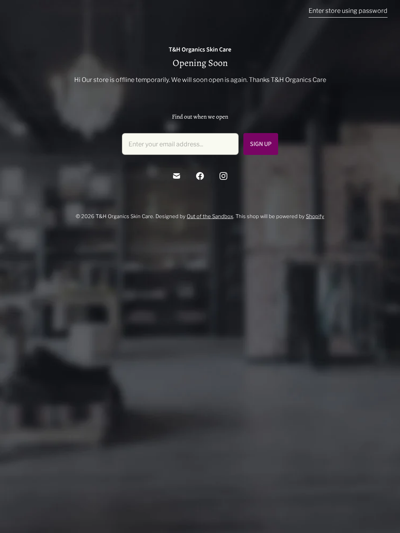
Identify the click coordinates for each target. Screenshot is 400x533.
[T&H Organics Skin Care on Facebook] (200, 176)
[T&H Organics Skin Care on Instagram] (223, 176)
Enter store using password (348, 10)
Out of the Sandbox (210, 216)
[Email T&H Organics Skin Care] (176, 176)
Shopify (315, 216)
